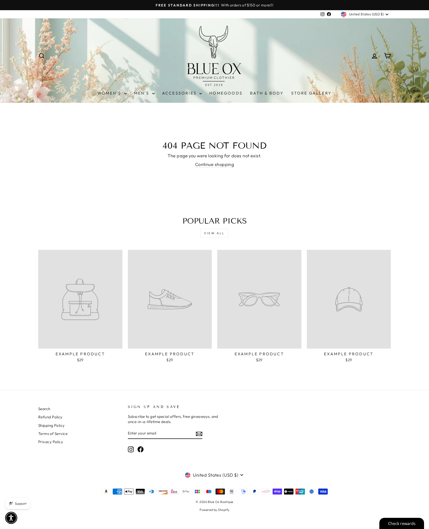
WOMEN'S (110, 93)
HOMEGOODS (226, 93)
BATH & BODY (267, 93)
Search (44, 408)
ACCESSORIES (180, 93)
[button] (11, 518)
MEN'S (142, 93)
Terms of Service (53, 433)
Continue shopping (214, 164)
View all (214, 233)
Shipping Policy (51, 425)
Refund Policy (50, 417)
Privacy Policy (50, 441)
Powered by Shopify (214, 510)
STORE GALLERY (311, 93)
